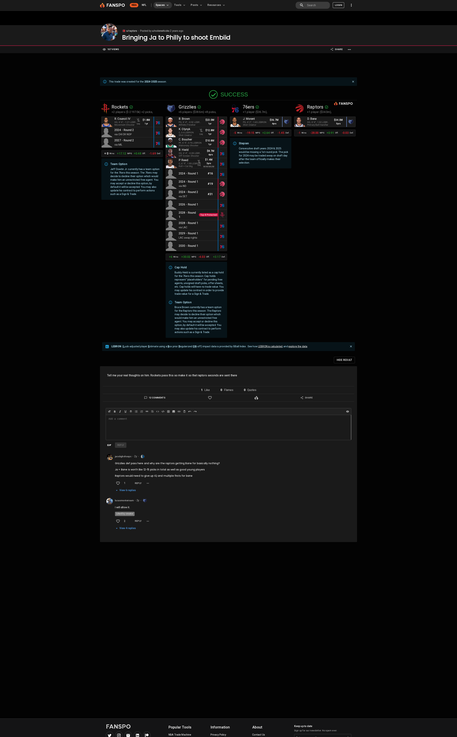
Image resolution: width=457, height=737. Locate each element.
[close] (353, 81)
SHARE (339, 49)
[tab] (163, 5)
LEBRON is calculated (270, 346)
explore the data (297, 346)
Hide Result (344, 360)
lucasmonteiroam (124, 500)
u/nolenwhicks (160, 30)
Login (338, 5)
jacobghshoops (123, 456)
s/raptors (131, 30)
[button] (205, 390)
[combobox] (317, 5)
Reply (138, 483)
